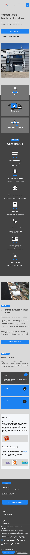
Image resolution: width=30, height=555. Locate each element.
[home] (13, 5)
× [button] (28, 526)
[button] (27, 5)
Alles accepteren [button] (8, 552)
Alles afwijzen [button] (22, 552)
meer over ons (15, 342)
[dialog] (15, 539)
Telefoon (10, 36)
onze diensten (15, 31)
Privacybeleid (23, 537)
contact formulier (14, 502)
